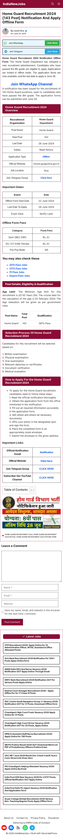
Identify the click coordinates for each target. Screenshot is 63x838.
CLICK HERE (46, 469)
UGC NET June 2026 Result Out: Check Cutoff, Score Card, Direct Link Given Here (31, 756)
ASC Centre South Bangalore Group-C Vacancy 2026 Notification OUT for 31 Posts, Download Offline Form (31, 702)
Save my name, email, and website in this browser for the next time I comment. (32, 612)
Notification (46, 452)
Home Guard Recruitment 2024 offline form (36, 537)
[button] (52, 4)
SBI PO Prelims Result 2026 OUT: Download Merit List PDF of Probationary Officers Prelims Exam (31, 746)
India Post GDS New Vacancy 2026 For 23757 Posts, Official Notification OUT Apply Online (30, 778)
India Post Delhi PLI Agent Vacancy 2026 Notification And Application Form (31, 789)
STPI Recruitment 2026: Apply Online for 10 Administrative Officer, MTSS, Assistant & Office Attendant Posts (28, 647)
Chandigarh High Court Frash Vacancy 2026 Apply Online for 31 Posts (30, 713)
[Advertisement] (31, 817)
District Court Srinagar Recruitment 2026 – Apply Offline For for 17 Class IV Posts (29, 691)
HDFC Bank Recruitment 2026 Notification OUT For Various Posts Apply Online (30, 681)
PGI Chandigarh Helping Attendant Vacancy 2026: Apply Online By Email (30, 767)
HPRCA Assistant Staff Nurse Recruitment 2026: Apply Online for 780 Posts (28, 735)
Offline (46, 156)
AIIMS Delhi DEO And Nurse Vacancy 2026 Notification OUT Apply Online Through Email (27, 670)
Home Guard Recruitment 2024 (19, 534)
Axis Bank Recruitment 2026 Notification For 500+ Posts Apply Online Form (30, 659)
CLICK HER (45, 477)
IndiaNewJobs (14, 4)
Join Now (52, 43)
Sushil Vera (19, 31)
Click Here (46, 461)
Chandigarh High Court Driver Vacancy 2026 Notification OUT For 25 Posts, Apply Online (27, 724)
